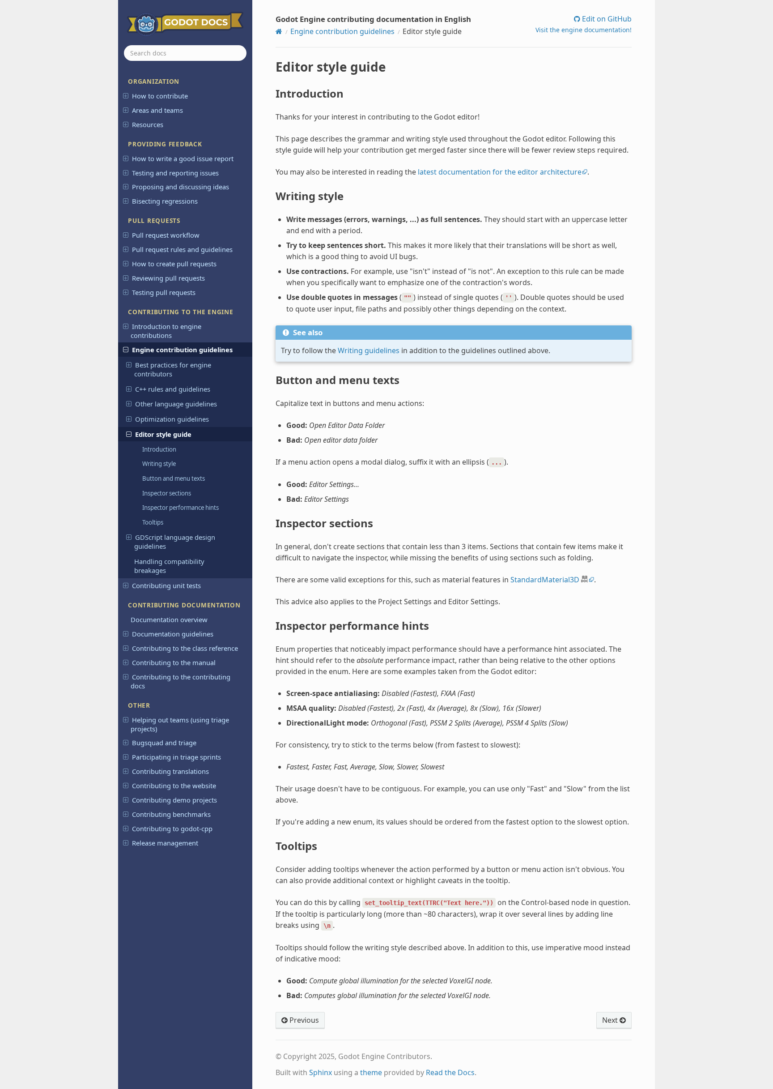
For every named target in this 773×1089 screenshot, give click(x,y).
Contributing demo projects (174, 799)
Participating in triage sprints (176, 756)
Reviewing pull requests (168, 277)
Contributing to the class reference (185, 648)
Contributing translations (170, 771)
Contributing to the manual (174, 662)
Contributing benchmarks (171, 814)
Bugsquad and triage (164, 742)
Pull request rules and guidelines (182, 249)
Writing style (159, 464)
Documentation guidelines (172, 633)
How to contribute (160, 95)
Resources (147, 124)
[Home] (279, 31)
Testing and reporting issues (175, 172)
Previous (303, 1020)
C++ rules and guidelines (172, 388)
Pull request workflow (166, 235)
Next (611, 1020)
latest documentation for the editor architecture (500, 172)
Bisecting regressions (165, 200)
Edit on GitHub (606, 18)
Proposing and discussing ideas (180, 186)
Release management (165, 842)
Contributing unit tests (166, 585)
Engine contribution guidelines (182, 349)
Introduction (159, 449)
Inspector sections (166, 493)
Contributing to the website (174, 785)
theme (371, 1072)
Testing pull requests (163, 292)
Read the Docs (450, 1072)
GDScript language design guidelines (174, 542)
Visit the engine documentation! (583, 30)
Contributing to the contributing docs (180, 681)
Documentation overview (169, 619)
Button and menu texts (173, 478)
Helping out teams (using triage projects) (180, 724)
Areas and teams (157, 110)
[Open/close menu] (125, 95)
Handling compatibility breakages (169, 566)
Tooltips (152, 522)
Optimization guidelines (172, 418)
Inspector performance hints (180, 508)
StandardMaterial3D (544, 580)
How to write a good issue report (183, 158)
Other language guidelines (176, 403)
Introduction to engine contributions (166, 331)
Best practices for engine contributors (172, 369)
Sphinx (320, 1072)
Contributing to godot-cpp (172, 828)
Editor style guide (163, 434)
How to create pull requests (174, 263)
